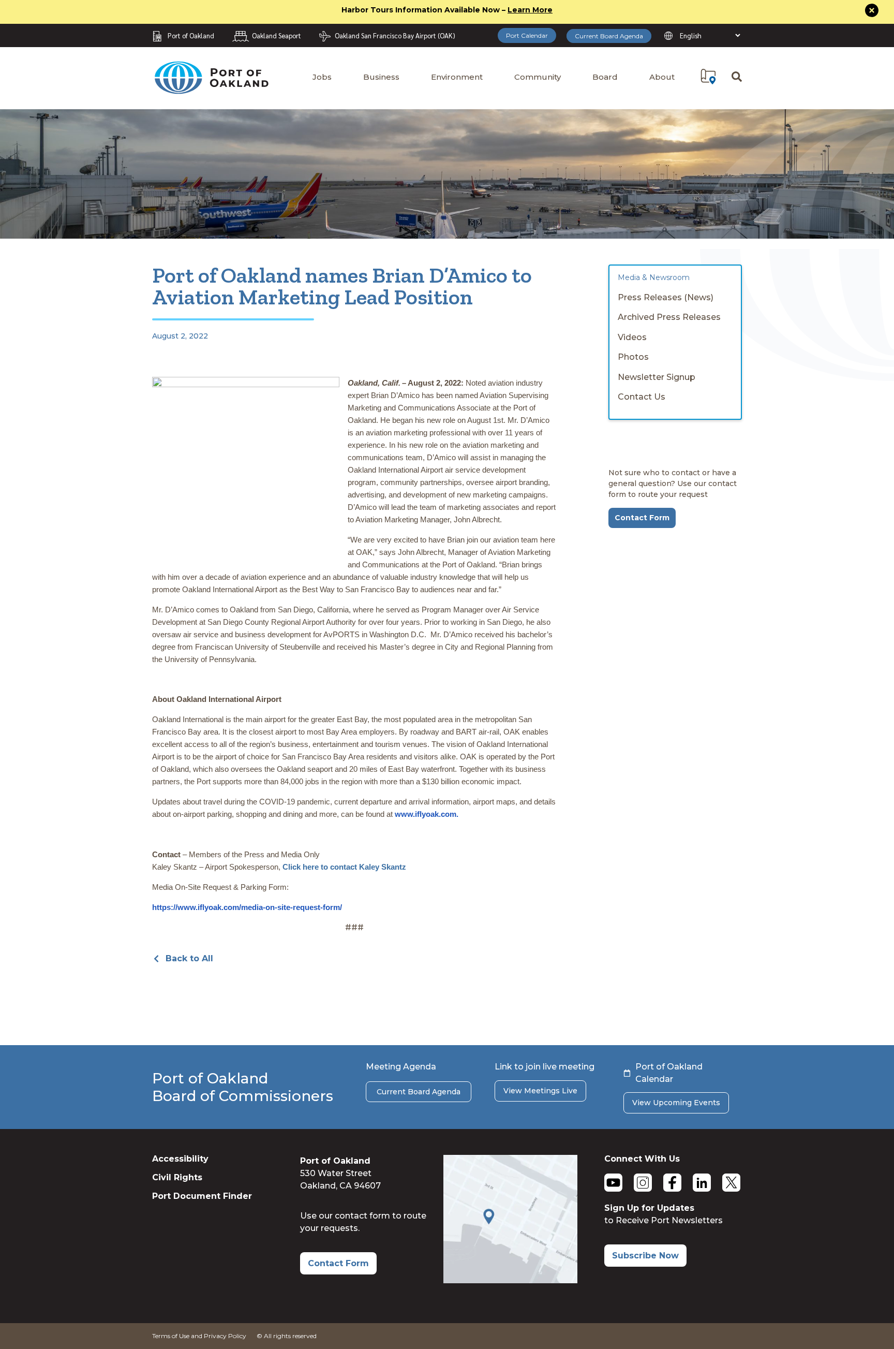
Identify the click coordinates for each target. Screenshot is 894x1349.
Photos (633, 357)
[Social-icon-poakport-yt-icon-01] (613, 1183)
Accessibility (180, 1159)
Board (605, 77)
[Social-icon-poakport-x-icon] (731, 1183)
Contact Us (641, 397)
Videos (632, 337)
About (662, 77)
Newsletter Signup (656, 377)
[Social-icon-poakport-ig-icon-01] (643, 1183)
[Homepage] (211, 89)
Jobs (322, 77)
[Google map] (510, 1280)
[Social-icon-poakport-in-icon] (702, 1183)
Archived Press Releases (669, 317)
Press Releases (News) (665, 297)
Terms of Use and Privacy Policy (199, 1336)
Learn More (530, 9)
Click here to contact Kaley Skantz (344, 866)
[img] (708, 76)
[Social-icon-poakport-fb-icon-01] (672, 1183)
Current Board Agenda (609, 36)
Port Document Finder (202, 1196)
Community (537, 77)
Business (381, 77)
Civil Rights (177, 1177)
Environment (457, 77)
